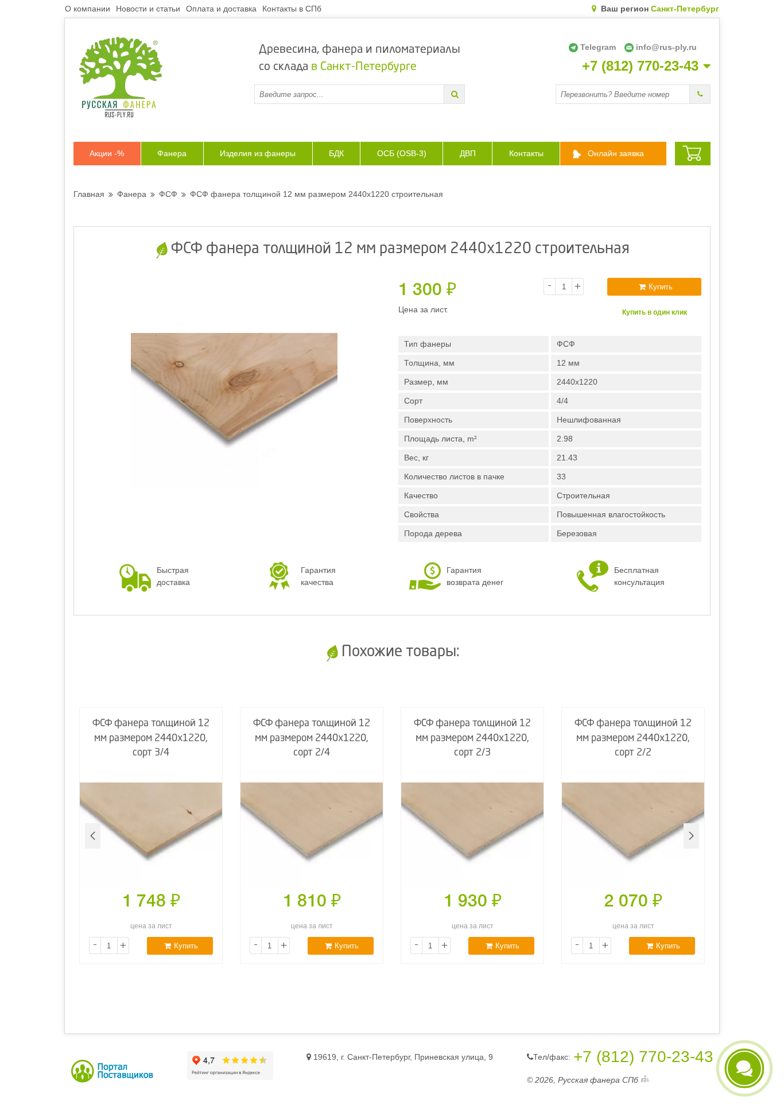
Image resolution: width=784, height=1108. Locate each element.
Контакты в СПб (291, 8)
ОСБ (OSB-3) (401, 153)
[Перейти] (454, 94)
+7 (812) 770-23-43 (640, 66)
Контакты (526, 153)
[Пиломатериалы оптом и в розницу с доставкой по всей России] (163, 77)
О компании (87, 8)
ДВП (468, 153)
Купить (661, 286)
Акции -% (107, 153)
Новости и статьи (148, 8)
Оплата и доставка (221, 8)
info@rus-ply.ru (666, 47)
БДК (336, 153)
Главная (88, 194)
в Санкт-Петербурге (364, 67)
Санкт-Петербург (685, 8)
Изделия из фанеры (258, 153)
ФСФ (168, 194)
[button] (691, 836)
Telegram (598, 47)
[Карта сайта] (645, 1080)
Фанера (172, 153)
